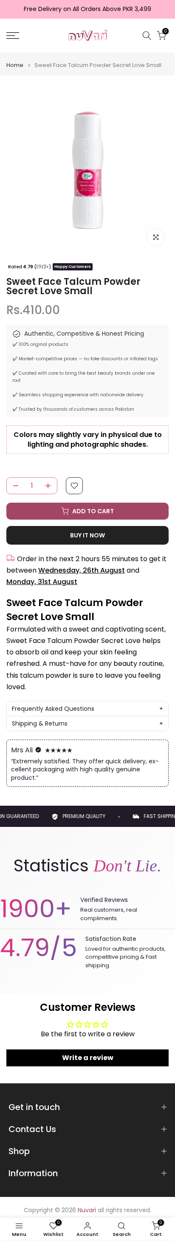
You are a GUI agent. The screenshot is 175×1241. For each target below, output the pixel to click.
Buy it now (87, 535)
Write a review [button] (87, 1058)
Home (14, 65)
